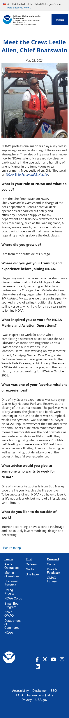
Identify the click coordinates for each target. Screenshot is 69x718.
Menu (60, 20)
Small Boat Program (11, 605)
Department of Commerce (24, 25)
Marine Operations (11, 574)
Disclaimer (39, 690)
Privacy (27, 699)
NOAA (8, 632)
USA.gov (41, 699)
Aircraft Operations (11, 566)
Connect (53, 559)
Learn (8, 559)
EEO (53, 690)
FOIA (19, 695)
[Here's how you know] (34, 6)
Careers (31, 564)
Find (29, 559)
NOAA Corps (13, 598)
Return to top (12, 547)
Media (30, 569)
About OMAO (9, 614)
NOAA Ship (27, 175)
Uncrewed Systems (11, 583)
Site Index (32, 574)
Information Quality (40, 695)
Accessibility (20, 690)
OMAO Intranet (52, 579)
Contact (52, 564)
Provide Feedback (53, 571)
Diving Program (10, 591)
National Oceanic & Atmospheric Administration (27, 21)
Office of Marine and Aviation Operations (27, 17)
